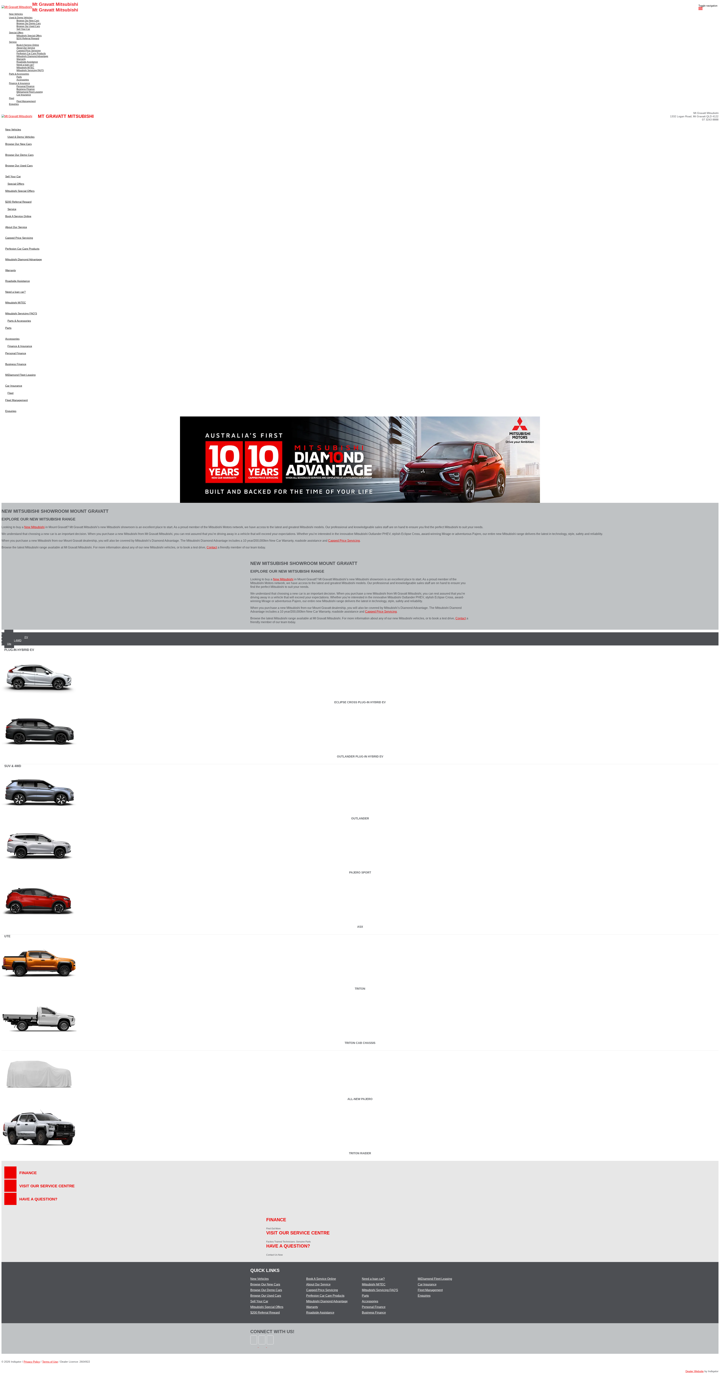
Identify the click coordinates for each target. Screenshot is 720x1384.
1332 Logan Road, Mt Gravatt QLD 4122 (694, 116)
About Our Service (318, 1284)
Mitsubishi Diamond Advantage (327, 1301)
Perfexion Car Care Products (325, 1295)
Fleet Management (430, 1290)
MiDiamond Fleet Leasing (435, 1278)
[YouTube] (270, 1346)
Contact (212, 547)
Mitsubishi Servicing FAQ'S (380, 1290)
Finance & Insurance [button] (19, 83)
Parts (365, 1295)
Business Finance (374, 1312)
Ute (9, 643)
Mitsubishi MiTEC (374, 1284)
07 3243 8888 (710, 119)
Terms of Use (50, 1361)
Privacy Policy (32, 1361)
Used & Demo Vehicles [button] (20, 17)
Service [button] (13, 42)
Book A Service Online (321, 1278)
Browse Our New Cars (265, 1284)
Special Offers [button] (16, 32)
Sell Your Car (259, 1301)
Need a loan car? (373, 1278)
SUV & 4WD (14, 640)
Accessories (370, 1301)
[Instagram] (263, 1346)
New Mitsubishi (34, 527)
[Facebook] (254, 1346)
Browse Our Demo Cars (266, 1290)
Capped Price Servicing (344, 540)
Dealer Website (695, 1371)
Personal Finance (374, 1307)
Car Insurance (427, 1284)
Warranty (312, 1307)
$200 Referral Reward (265, 1312)
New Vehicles (259, 1278)
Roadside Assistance (320, 1312)
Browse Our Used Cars (265, 1295)
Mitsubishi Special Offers (266, 1307)
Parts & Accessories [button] (19, 74)
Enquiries (424, 1295)
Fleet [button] (11, 98)
